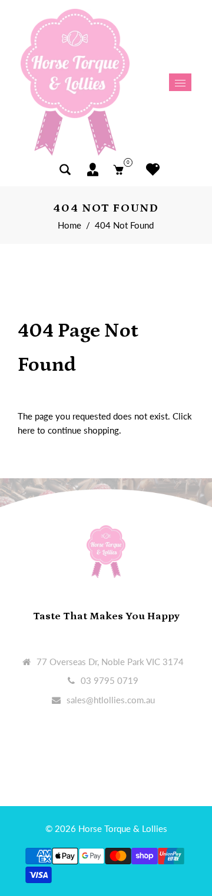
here (26, 430)
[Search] (65, 169)
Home (69, 225)
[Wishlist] (150, 169)
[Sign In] (93, 169)
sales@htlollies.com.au (111, 699)
